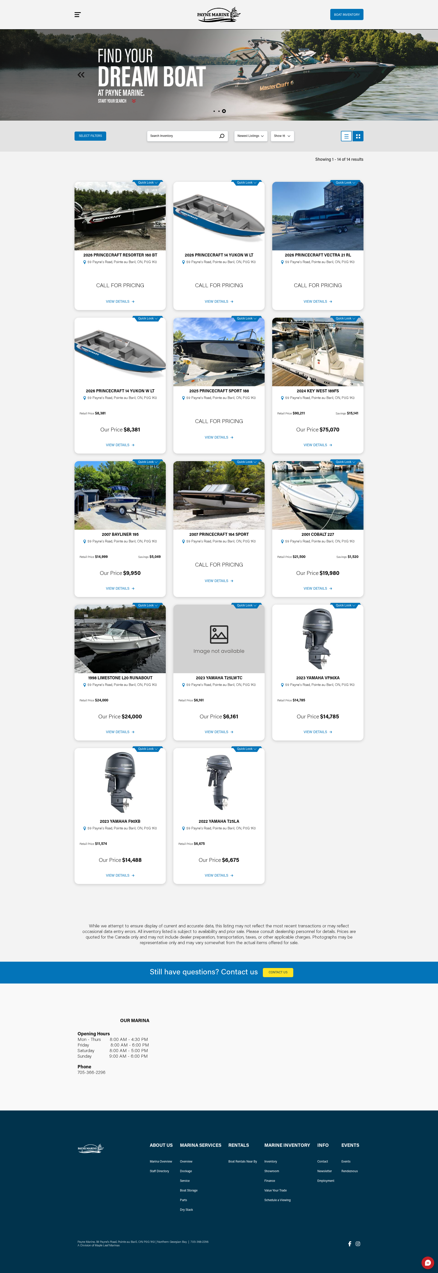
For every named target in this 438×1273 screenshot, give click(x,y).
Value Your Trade (275, 1190)
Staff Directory (159, 1171)
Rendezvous (349, 1171)
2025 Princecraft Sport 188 (219, 391)
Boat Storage (188, 1190)
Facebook (349, 1243)
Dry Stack (186, 1210)
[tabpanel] (219, 75)
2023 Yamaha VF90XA (318, 678)
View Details (117, 302)
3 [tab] (224, 111)
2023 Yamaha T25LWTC (219, 678)
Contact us (278, 972)
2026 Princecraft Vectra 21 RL (318, 255)
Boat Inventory (347, 15)
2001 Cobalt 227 (318, 535)
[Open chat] (428, 1262)
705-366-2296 (91, 1073)
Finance (269, 1181)
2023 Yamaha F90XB (120, 822)
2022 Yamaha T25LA (219, 822)
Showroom (271, 1171)
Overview (186, 1161)
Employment (325, 1181)
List (346, 136)
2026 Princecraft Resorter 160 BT (120, 255)
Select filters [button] (90, 136)
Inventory (270, 1161)
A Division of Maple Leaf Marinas (99, 1245)
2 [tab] (219, 111)
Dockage (186, 1171)
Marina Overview (161, 1161)
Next (357, 75)
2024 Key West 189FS (318, 391)
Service (185, 1181)
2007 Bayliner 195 (120, 535)
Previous (81, 75)
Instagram (357, 1243)
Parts (183, 1200)
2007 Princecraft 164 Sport (219, 535)
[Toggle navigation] (78, 14)
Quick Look (146, 182)
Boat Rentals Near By (242, 1161)
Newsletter (324, 1171)
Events (346, 1161)
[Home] (219, 14)
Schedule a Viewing (277, 1200)
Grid (358, 136)
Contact (322, 1161)
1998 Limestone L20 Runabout (120, 678)
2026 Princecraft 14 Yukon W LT (219, 255)
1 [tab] (214, 111)
